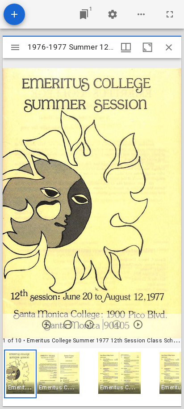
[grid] (92, 377)
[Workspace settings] (112, 14)
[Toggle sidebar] (15, 47)
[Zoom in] (46, 324)
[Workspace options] (141, 14)
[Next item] (138, 324)
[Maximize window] (147, 47)
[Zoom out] (68, 324)
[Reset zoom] (89, 324)
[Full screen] (169, 14)
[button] (20, 374)
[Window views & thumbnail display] (126, 47)
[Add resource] (14, 14)
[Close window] (169, 47)
